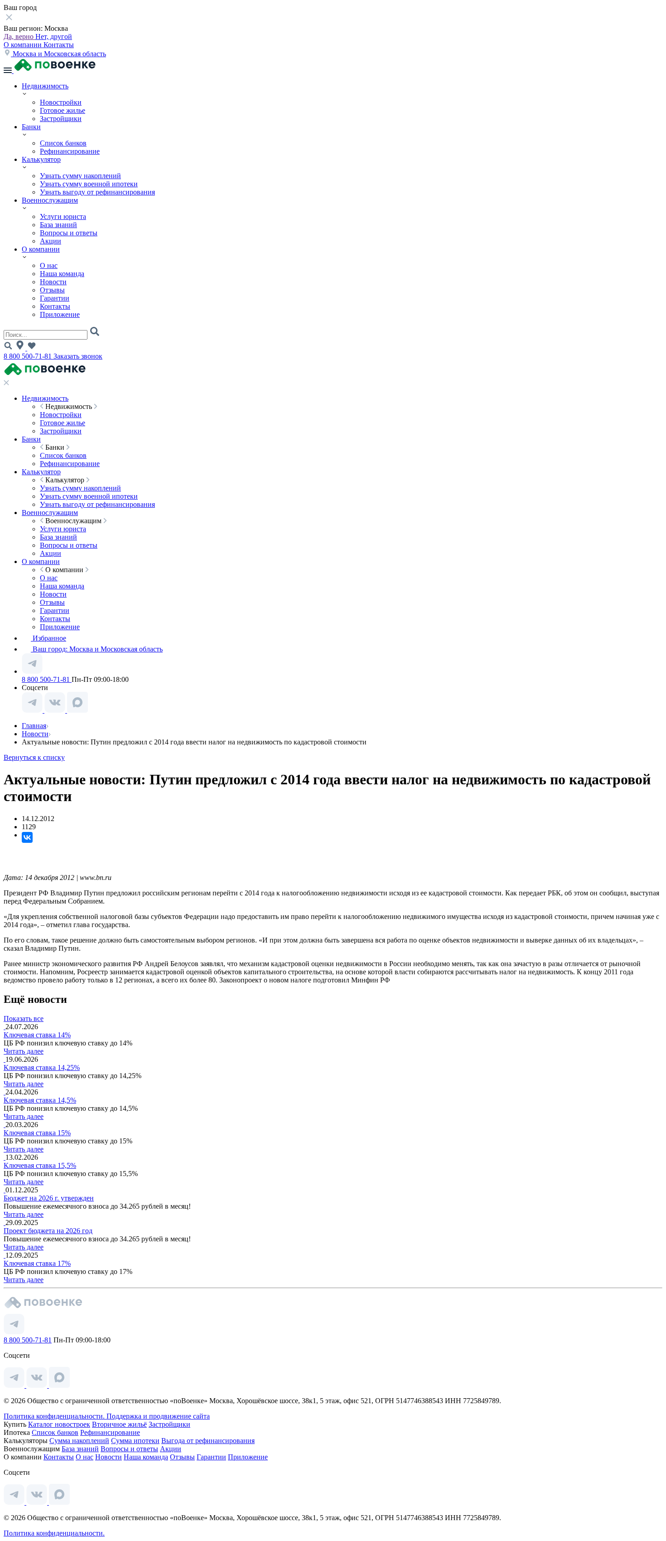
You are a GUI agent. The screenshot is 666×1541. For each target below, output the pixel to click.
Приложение (60, 314)
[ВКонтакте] (27, 837)
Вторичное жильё (119, 1424)
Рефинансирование (70, 151)
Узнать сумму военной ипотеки (89, 184)
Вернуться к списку (34, 757)
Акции (50, 241)
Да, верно (19, 36)
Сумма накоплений (79, 1440)
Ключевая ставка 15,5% (40, 1165)
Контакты (58, 45)
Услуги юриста (63, 216)
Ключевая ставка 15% (37, 1133)
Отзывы (52, 290)
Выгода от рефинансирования (208, 1440)
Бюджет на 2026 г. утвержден (49, 1198)
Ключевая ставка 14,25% (42, 1067)
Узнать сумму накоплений (80, 176)
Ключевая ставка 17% (37, 1263)
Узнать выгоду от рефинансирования (97, 192)
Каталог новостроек (59, 1424)
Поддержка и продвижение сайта (158, 1416)
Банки (31, 127)
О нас (49, 265)
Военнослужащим (50, 200)
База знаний (58, 224)
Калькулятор (41, 159)
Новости (53, 282)
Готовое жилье (62, 110)
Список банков (63, 143)
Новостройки (61, 102)
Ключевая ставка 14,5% (40, 1100)
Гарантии (54, 298)
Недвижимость (45, 86)
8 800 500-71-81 (28, 356)
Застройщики (61, 118)
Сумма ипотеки (135, 1440)
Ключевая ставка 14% (37, 1035)
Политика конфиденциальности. (55, 1416)
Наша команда (62, 273)
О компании (23, 45)
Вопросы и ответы (68, 233)
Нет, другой (53, 36)
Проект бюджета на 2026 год (48, 1231)
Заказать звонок (77, 356)
